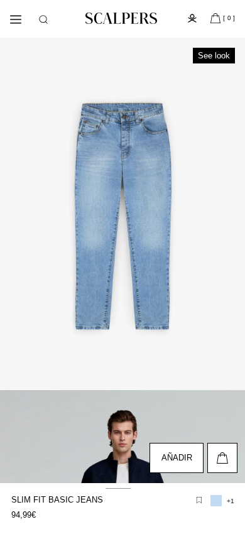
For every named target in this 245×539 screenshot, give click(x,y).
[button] (43, 19)
